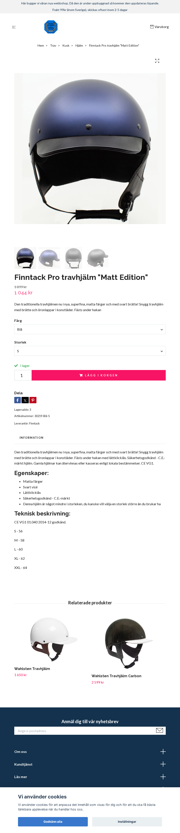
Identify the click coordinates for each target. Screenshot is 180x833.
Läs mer (20, 777)
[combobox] (90, 329)
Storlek (20, 342)
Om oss (20, 751)
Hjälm (79, 45)
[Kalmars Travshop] (83, 27)
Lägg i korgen (101, 375)
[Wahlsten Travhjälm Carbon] (129, 643)
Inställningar (127, 821)
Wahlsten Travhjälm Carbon (116, 676)
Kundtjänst (23, 764)
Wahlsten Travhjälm (32, 669)
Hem (41, 45)
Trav (53, 45)
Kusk (65, 45)
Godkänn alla (52, 821)
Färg (18, 320)
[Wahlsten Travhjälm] (51, 639)
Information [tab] (31, 437)
